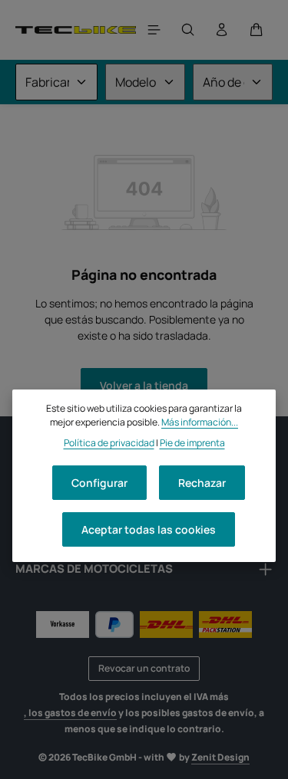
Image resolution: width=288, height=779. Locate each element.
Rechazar (202, 482)
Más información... (199, 422)
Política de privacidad (109, 442)
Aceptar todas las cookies (148, 529)
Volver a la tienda (144, 385)
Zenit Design (220, 757)
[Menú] (154, 30)
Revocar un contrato (144, 668)
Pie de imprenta (192, 442)
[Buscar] (188, 30)
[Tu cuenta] (222, 30)
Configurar (99, 482)
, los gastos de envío (70, 712)
